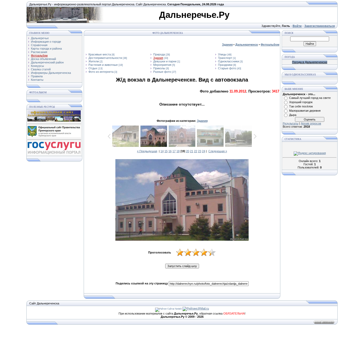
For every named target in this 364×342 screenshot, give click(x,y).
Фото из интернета (101, 71)
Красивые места (99, 54)
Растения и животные (103, 64)
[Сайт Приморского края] (54, 136)
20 (187, 151)
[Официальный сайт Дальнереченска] (54, 120)
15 (166, 151)
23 (199, 151)
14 (162, 151)
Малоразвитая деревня (305, 110)
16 (170, 151)
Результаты (290, 123)
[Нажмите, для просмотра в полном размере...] (182, 200)
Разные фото (162, 71)
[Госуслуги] (54, 153)
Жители (93, 61)
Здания (158, 57)
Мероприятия (162, 64)
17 (174, 151)
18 (178, 151)
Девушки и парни (164, 61)
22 (195, 151)
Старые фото (227, 68)
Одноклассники (228, 61)
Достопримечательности (105, 57)
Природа (159, 54)
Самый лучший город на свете (310, 97)
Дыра (292, 114)
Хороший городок (301, 102)
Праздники (225, 64)
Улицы (222, 54)
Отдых (93, 68)
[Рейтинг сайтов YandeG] (168, 309)
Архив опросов (311, 123)
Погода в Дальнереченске (309, 62)
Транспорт (225, 57)
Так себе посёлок (301, 106)
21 (191, 151)
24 (203, 151)
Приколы (159, 68)
